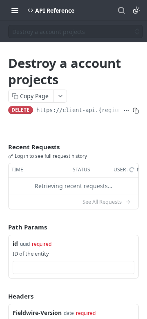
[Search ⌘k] (121, 10)
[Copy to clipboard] (136, 111)
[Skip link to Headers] (2, 296)
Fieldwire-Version (37, 313)
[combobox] (73, 267)
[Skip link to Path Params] (2, 227)
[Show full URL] (126, 111)
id (15, 243)
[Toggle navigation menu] (14, 10)
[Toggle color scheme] (136, 10)
